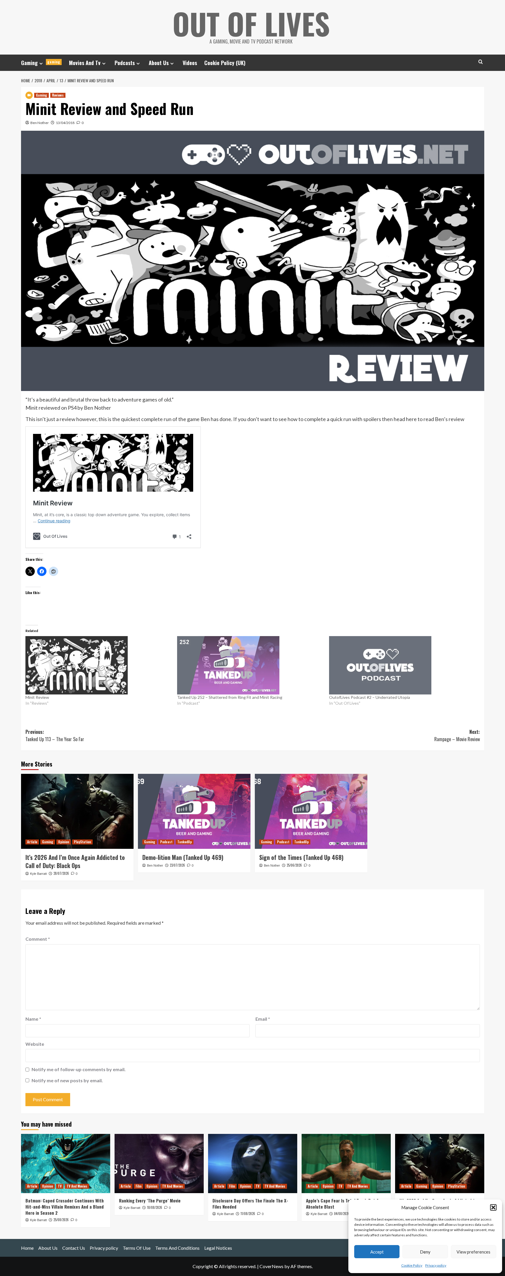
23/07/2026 (177, 865)
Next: (457, 735)
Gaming (40, 63)
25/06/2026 (294, 865)
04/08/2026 (342, 1213)
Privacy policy (435, 1265)
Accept (377, 1251)
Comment (37, 939)
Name (33, 1019)
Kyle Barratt (38, 873)
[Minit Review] (98, 665)
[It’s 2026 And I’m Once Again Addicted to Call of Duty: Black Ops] (77, 811)
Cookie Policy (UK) (224, 63)
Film (138, 1186)
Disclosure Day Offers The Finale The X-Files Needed (250, 1203)
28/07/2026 (61, 873)
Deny (425, 1251)
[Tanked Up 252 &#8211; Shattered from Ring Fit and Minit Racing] (250, 665)
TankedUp (184, 841)
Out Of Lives (251, 23)
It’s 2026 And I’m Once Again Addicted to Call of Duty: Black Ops (75, 861)
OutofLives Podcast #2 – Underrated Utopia (369, 697)
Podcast (166, 841)
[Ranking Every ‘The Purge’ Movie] (159, 1163)
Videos (190, 63)
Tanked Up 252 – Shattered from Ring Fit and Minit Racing (229, 697)
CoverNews (271, 1266)
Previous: (54, 735)
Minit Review (37, 697)
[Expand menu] (41, 63)
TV (60, 1186)
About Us (159, 63)
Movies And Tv (85, 63)
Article (32, 841)
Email (262, 1019)
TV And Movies (77, 1186)
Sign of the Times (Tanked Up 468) (301, 857)
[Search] (480, 62)
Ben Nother (39, 123)
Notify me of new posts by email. (67, 1080)
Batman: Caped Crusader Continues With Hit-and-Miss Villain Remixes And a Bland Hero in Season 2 (64, 1206)
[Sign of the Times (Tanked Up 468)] (311, 811)
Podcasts (125, 63)
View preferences (473, 1251)
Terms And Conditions (177, 1248)
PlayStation (82, 841)
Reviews (58, 95)
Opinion (63, 841)
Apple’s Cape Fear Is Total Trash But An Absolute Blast (343, 1203)
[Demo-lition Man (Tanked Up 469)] (194, 811)
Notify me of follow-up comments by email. (79, 1069)
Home (27, 1248)
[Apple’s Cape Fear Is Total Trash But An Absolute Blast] (346, 1163)
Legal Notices (218, 1248)
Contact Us (73, 1248)
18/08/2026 (154, 1207)
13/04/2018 (65, 123)
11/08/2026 (248, 1213)
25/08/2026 (61, 1219)
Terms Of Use (137, 1248)
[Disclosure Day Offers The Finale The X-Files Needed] (252, 1163)
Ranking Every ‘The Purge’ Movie (150, 1200)
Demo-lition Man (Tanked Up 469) (182, 857)
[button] (493, 1207)
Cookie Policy (411, 1265)
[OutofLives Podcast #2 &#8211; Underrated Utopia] (402, 665)
